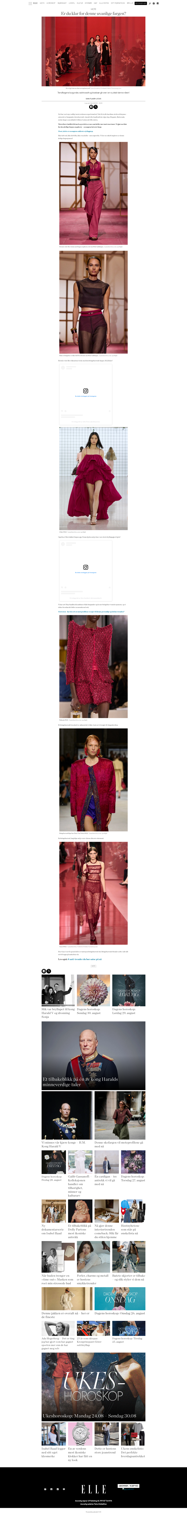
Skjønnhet (62, 3)
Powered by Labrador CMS (93, 1512)
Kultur (80, 3)
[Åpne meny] (30, 3)
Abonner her (140, 3)
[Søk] (150, 4)
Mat (95, 3)
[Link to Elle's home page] (93, 1489)
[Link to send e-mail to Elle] (64, 1489)
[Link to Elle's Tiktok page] (58, 1489)
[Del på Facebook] (91, 107)
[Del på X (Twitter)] (96, 107)
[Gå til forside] (35, 3)
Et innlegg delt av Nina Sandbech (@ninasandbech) (86, 598)
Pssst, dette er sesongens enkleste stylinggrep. (75, 131)
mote (93, 966)
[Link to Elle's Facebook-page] (51, 1489)
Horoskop (51, 3)
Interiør (88, 3)
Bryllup (130, 3)
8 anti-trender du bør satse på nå (84, 959)
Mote (42, 3)
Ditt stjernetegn (118, 3)
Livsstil (72, 3)
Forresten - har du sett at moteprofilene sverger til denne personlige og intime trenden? (91, 612)
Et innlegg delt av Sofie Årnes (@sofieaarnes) (86, 422)
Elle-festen (104, 3)
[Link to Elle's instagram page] (45, 1489)
